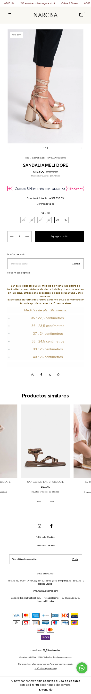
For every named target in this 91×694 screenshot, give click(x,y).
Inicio (27, 158)
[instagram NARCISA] (39, 526)
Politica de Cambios (45, 537)
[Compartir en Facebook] (41, 375)
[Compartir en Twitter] (50, 375)
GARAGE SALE (38, 158)
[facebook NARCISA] (51, 526)
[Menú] (10, 15)
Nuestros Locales (45, 545)
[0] (80, 16)
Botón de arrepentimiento (46, 668)
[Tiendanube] (45, 651)
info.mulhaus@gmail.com (45, 590)
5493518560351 (45, 573)
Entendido (45, 690)
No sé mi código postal (18, 272)
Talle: (45, 213)
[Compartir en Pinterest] (58, 375)
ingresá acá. (68, 664)
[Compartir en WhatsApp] (32, 375)
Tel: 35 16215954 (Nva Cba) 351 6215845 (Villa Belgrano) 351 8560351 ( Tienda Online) (46, 582)
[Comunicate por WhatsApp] (81, 667)
